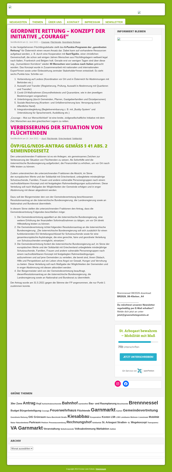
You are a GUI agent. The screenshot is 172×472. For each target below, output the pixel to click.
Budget (15, 410)
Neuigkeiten (18, 22)
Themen (37, 22)
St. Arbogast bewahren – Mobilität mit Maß (138, 333)
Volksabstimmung (85, 428)
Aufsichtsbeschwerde (51, 404)
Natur (13, 423)
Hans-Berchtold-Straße (57, 417)
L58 (113, 416)
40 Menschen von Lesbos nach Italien (71, 64)
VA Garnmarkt (27, 428)
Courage (45, 42)
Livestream (143, 417)
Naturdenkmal (22, 423)
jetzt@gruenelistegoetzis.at (133, 315)
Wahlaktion (102, 428)
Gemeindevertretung (140, 410)
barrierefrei (83, 404)
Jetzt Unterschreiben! (138, 356)
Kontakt (73, 22)
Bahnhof (70, 403)
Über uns (55, 22)
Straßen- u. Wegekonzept (132, 422)
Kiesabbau (78, 416)
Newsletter (114, 22)
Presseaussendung (57, 423)
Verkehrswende (67, 429)
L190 (118, 417)
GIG (30, 416)
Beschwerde (122, 404)
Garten (119, 411)
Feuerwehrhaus (63, 410)
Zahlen (113, 429)
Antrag (29, 403)
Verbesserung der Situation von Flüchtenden (56, 130)
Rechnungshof (79, 422)
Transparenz (152, 423)
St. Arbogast (109, 422)
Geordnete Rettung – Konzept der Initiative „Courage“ (57, 33)
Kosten (106, 416)
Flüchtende (56, 42)
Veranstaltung (52, 428)
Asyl (43, 138)
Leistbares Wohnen (129, 417)
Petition (44, 423)
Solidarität (77, 138)
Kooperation (95, 417)
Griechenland (64, 138)
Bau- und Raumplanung (103, 403)
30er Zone (16, 403)
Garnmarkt (103, 409)
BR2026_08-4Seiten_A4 (130, 296)
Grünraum (40, 416)
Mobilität (154, 416)
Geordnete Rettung (71, 42)
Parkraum (35, 422)
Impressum (92, 22)
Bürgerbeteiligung (30, 410)
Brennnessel (143, 402)
